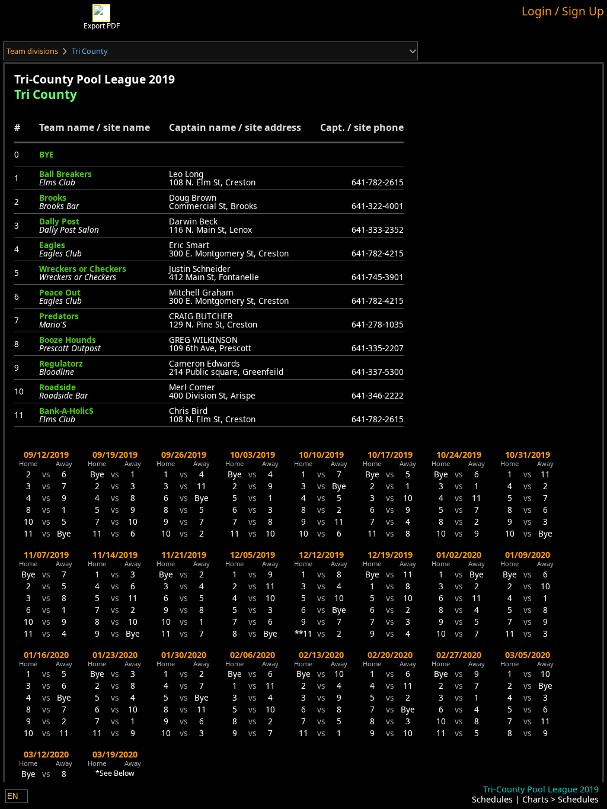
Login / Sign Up (563, 11)
